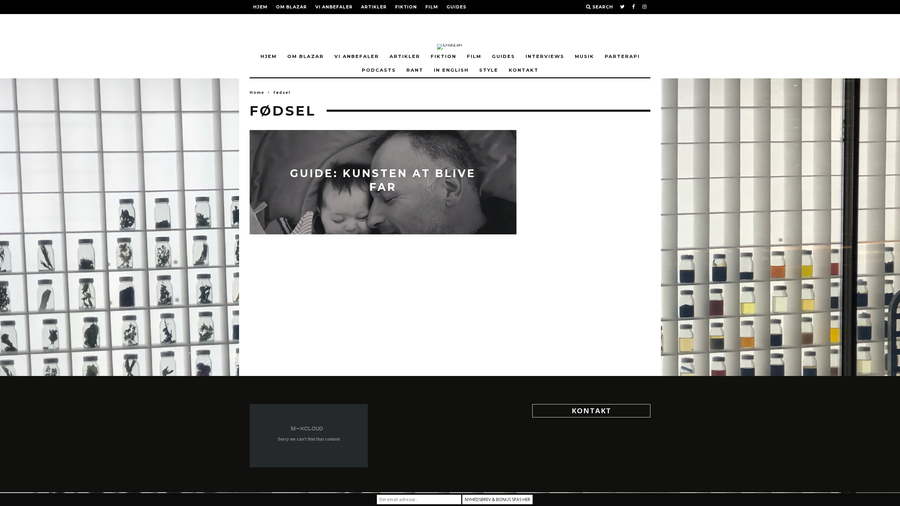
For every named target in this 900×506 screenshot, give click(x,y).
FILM (431, 6)
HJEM (260, 6)
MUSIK (302, 21)
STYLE (463, 21)
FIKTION (406, 6)
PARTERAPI (334, 21)
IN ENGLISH (432, 21)
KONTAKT (266, 35)
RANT (401, 21)
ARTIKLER (374, 6)
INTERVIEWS (269, 21)
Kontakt (591, 410)
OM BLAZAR (291, 6)
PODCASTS (371, 21)
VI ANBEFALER (334, 6)
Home (257, 92)
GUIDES (456, 6)
